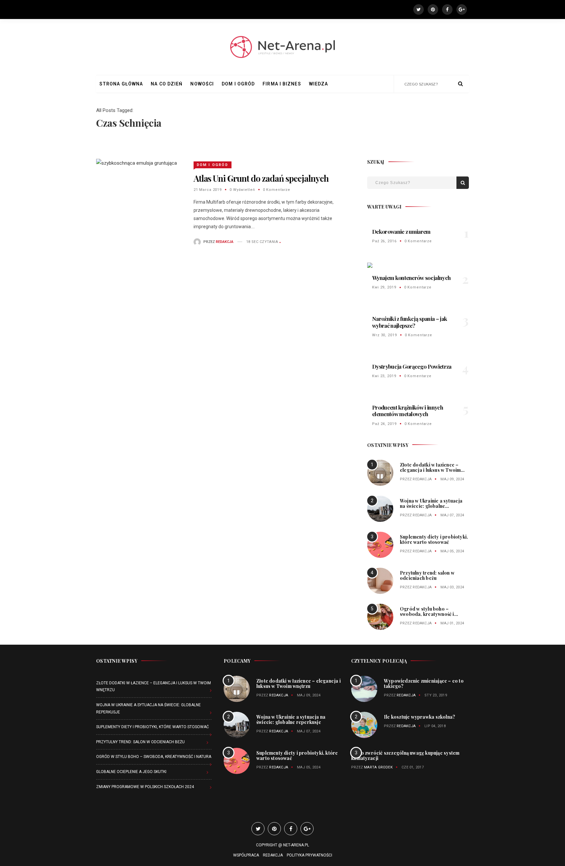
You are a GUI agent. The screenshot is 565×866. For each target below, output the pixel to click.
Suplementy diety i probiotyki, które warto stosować (434, 539)
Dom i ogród (238, 83)
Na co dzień (166, 83)
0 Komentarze (277, 190)
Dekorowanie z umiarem (401, 231)
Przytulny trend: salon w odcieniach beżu (427, 575)
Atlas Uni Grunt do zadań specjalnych (261, 178)
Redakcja (422, 479)
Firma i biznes (282, 83)
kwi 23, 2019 (384, 376)
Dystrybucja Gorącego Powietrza (412, 366)
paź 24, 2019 (384, 424)
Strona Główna (121, 83)
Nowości (202, 83)
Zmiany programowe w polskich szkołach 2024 (145, 786)
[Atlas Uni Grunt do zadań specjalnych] (136, 163)
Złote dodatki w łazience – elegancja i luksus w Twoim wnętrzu (430, 470)
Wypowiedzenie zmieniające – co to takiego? (424, 683)
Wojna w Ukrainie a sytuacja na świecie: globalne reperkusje (431, 506)
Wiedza (318, 83)
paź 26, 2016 (384, 241)
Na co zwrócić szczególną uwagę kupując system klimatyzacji (405, 755)
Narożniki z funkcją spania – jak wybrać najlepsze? (409, 322)
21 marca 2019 (208, 190)
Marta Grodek (378, 767)
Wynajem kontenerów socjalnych (411, 277)
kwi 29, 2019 (384, 287)
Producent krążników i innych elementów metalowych (407, 410)
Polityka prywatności (309, 855)
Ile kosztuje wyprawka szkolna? (419, 717)
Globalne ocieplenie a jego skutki (131, 771)
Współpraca (246, 855)
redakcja (224, 242)
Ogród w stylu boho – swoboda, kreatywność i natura (427, 614)
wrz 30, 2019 (384, 335)
